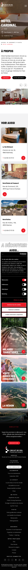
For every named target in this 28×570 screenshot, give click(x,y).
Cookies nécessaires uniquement (14, 314)
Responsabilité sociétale (14, 488)
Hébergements (14, 521)
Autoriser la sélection (14, 309)
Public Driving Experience (14, 500)
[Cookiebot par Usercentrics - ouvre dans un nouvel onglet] (20, 254)
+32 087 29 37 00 (14, 462)
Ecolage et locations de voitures (14, 503)
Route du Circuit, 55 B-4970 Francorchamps (14, 457)
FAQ (14, 541)
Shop (14, 491)
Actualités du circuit (14, 485)
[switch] (24, 284)
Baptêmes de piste (14, 497)
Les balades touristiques (14, 515)
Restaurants (14, 518)
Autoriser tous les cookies (14, 304)
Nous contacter (14, 467)
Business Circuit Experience (14, 529)
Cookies (16, 565)
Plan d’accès (14, 544)
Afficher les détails (18, 300)
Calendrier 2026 (14, 476)
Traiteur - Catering (14, 535)
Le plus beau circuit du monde (14, 482)
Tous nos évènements (14, 473)
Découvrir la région (14, 547)
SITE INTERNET (19, 77)
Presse (14, 553)
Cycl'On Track (14, 506)
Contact (6, 77)
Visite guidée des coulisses (14, 512)
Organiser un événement (14, 532)
